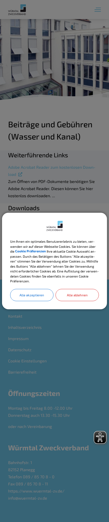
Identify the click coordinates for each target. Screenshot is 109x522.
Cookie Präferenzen (30, 251)
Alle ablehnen (77, 295)
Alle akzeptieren (32, 295)
